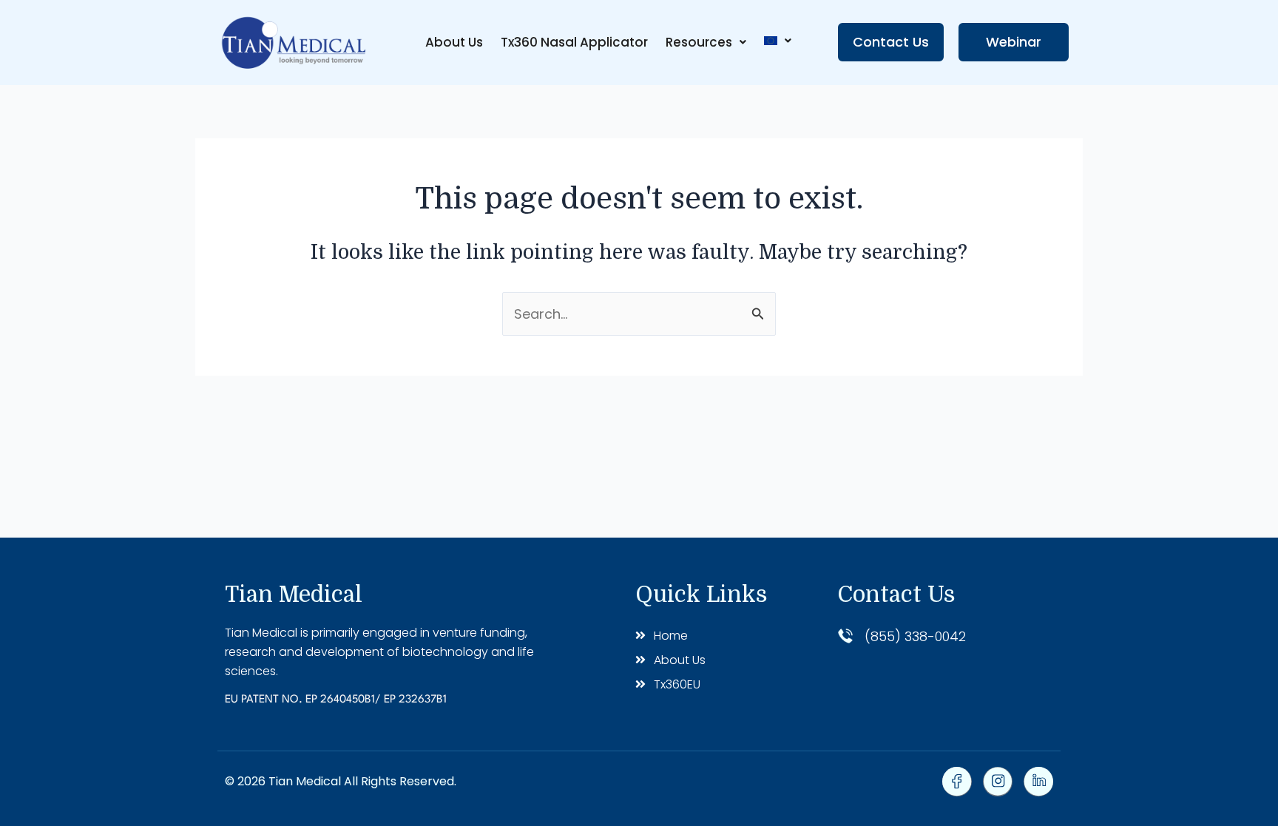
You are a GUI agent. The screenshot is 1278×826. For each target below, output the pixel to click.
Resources (699, 42)
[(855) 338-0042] (845, 636)
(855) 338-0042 (915, 636)
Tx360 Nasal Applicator (574, 42)
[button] (706, 42)
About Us (454, 42)
